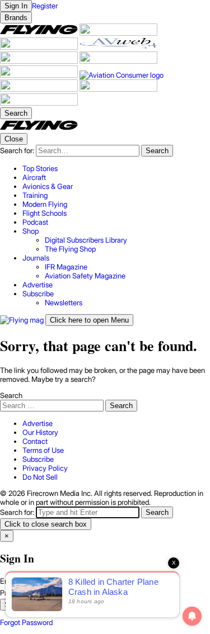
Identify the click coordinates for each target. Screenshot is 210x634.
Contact (35, 441)
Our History (40, 432)
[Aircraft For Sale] (118, 33)
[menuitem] (116, 168)
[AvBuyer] (40, 60)
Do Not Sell (40, 476)
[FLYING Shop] (39, 102)
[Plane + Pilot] (40, 74)
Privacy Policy (45, 467)
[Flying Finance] (40, 88)
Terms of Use (43, 450)
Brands (15, 17)
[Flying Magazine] (40, 33)
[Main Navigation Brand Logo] (39, 128)
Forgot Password (26, 622)
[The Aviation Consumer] (122, 74)
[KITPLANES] (118, 60)
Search (11, 395)
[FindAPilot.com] (118, 88)
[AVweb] (118, 46)
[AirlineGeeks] (40, 46)
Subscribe (38, 459)
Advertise (37, 423)
